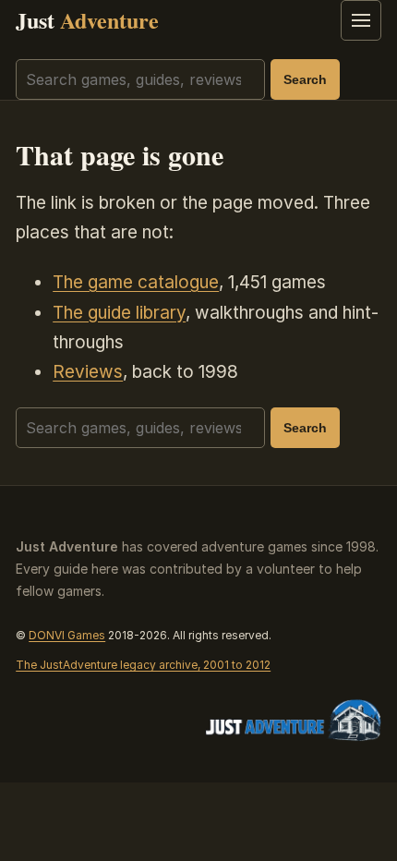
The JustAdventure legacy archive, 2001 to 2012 (143, 665)
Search (305, 79)
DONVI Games (67, 635)
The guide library (119, 312)
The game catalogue (136, 282)
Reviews (88, 371)
